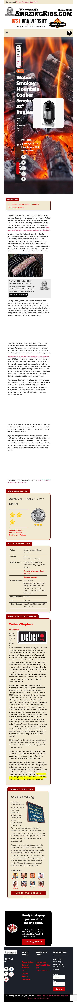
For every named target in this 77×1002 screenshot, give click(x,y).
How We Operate (48, 996)
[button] (6, 32)
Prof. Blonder (15, 887)
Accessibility (38, 998)
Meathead (15, 879)
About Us (38, 996)
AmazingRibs (22, 56)
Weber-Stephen (21, 624)
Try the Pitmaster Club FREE (27, 2)
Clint (32, 879)
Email (55, 981)
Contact (46, 998)
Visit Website (14, 629)
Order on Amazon (17, 207)
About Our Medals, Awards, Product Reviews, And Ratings (17, 532)
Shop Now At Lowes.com (17, 295)
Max (24, 879)
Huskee (32, 887)
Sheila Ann (41, 887)
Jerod (24, 887)
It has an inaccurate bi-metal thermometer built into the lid (28, 357)
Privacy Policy (59, 996)
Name (55, 974)
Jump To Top (64, 999)
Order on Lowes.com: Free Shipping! (25, 204)
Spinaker (41, 879)
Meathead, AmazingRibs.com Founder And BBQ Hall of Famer (30, 145)
